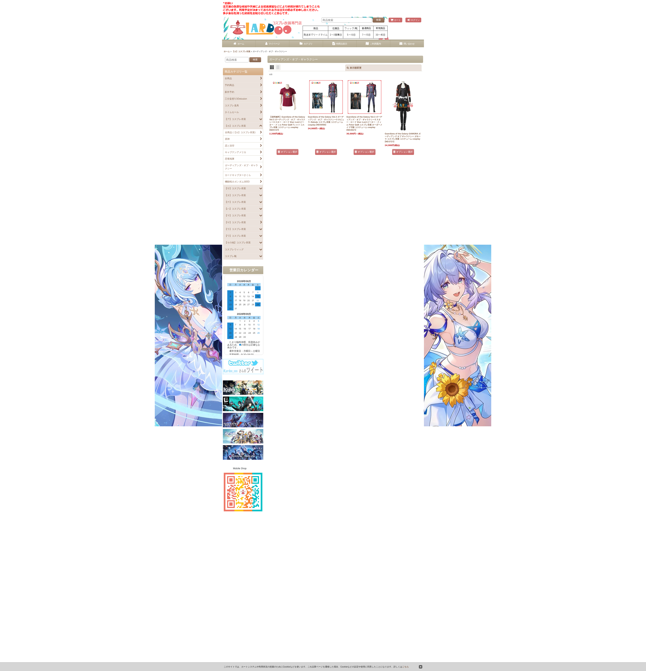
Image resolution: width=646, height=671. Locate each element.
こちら (405, 666)
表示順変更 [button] (356, 67)
